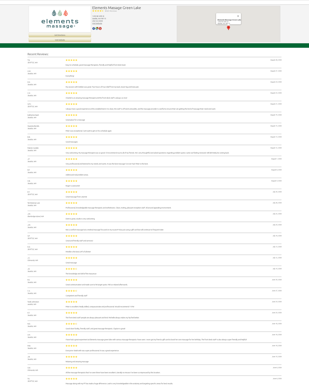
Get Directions (59, 35)
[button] (228, 28)
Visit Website (60, 40)
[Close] (238, 16)
